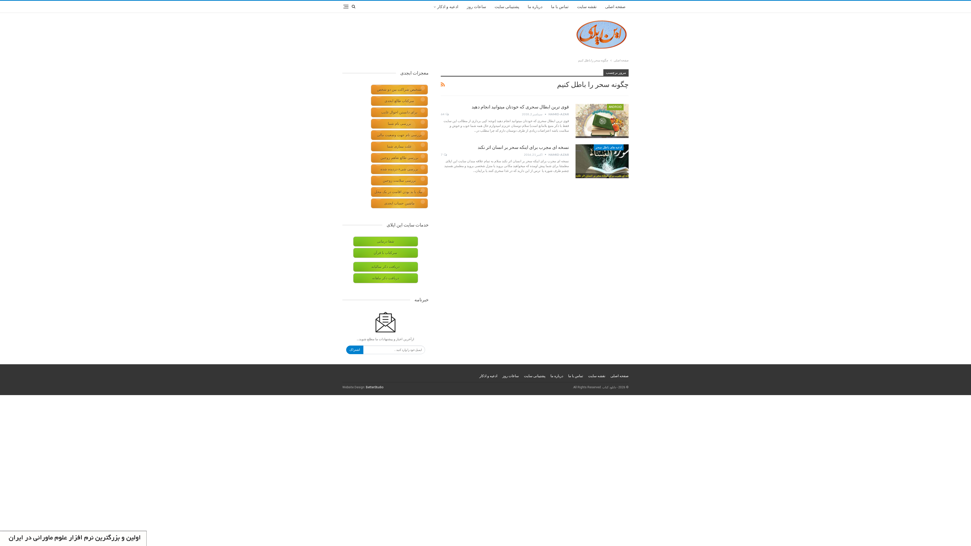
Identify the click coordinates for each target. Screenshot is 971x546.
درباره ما (535, 6)
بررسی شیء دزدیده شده (399, 169)
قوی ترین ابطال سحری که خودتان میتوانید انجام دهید (520, 106)
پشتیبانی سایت (507, 6)
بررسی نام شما (399, 124)
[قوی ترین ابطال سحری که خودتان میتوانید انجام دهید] (602, 121)
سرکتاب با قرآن (385, 253)
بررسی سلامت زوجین (399, 181)
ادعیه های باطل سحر (608, 147)
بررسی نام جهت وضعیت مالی (399, 135)
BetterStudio (374, 387)
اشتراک (354, 350)
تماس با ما (559, 6)
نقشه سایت (587, 6)
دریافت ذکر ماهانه (385, 278)
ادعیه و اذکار (447, 6)
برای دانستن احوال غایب (399, 112)
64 (443, 114)
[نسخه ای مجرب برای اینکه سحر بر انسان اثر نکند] (602, 161)
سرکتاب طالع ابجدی (399, 101)
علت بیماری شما (399, 146)
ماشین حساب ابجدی (399, 203)
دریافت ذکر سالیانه (385, 267)
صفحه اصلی (615, 6)
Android (615, 107)
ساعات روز (476, 6)
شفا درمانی (385, 241)
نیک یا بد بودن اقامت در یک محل (398, 192)
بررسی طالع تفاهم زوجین (399, 158)
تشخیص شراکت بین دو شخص (399, 90)
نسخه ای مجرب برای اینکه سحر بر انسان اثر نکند (523, 147)
